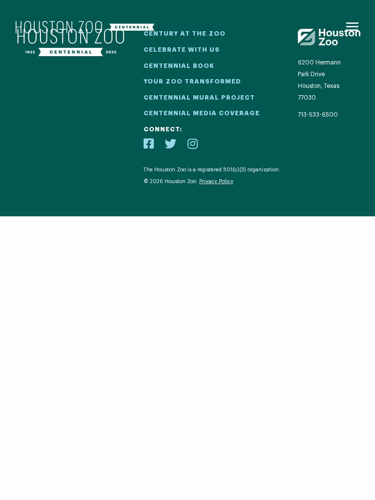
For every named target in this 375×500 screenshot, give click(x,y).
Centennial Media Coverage (202, 113)
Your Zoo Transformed (192, 81)
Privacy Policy (216, 181)
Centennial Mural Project (199, 97)
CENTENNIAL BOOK (179, 65)
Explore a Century (187, 354)
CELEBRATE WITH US (182, 49)
